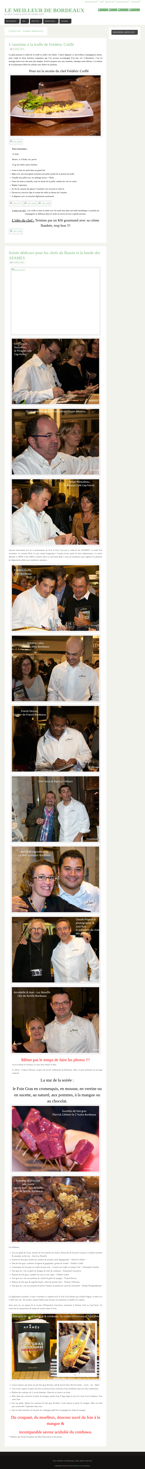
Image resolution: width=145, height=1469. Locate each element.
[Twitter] (113, 10)
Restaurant (91, 2)
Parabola (76, 1466)
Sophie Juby (18, 49)
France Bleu (122, 2)
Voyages (135, 2)
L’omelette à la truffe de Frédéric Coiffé (41, 44)
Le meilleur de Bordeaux (44, 10)
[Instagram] (134, 10)
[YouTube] (103, 10)
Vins (101, 2)
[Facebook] (123, 10)
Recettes (110, 2)
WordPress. (86, 1466)
